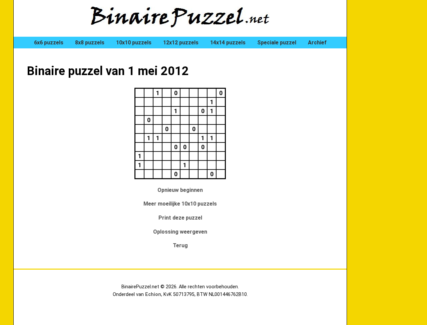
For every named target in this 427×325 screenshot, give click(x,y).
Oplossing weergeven (180, 232)
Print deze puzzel (180, 218)
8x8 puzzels (89, 42)
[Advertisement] (387, 113)
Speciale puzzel (276, 42)
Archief (317, 42)
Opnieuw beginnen (180, 190)
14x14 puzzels (228, 42)
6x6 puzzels (48, 42)
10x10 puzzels (133, 42)
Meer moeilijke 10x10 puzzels (180, 204)
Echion (153, 294)
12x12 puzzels (180, 42)
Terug (180, 245)
